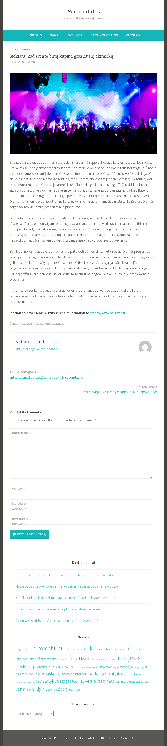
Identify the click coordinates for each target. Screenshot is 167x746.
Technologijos (104, 35)
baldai (88, 648)
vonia (20, 689)
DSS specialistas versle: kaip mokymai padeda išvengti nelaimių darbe (65, 575)
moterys (125, 667)
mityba (115, 667)
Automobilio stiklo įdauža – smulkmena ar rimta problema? (57, 620)
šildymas (41, 689)
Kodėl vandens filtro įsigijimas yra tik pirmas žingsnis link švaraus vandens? (67, 597)
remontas (128, 673)
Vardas (18, 489)
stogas (65, 681)
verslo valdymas (99, 681)
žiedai (63, 689)
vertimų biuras (125, 681)
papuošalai (36, 674)
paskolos (53, 673)
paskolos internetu (74, 674)
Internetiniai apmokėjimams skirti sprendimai (46, 375)
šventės (54, 689)
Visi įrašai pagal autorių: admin (36, 349)
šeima (29, 689)
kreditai (75, 666)
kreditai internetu (91, 667)
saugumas (30, 681)
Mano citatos (83, 12)
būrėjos (122, 649)
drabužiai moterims (43, 659)
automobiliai (47, 648)
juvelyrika (24, 666)
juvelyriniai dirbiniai (46, 667)
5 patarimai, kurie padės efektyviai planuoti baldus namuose (58, 609)
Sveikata (75, 35)
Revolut (141, 674)
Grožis (36, 35)
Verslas (133, 35)
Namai (55, 35)
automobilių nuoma (72, 649)
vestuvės (142, 681)
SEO (39, 681)
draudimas (63, 659)
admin (31, 62)
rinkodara (20, 681)
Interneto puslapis (20, 521)
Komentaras (21, 435)
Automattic (123, 738)
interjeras (128, 658)
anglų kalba (24, 649)
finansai (79, 658)
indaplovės (110, 659)
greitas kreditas (97, 659)
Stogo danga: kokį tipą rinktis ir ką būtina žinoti (119, 389)
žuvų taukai (74, 689)
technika (78, 681)
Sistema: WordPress (51, 738)
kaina (64, 667)
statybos (51, 681)
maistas (105, 667)
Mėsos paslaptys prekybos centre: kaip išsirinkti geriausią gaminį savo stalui (68, 586)
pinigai (113, 673)
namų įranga (138, 667)
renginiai (26, 324)
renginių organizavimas (49, 324)
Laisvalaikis (20, 49)
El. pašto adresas (19, 506)
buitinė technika (106, 649)
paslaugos (98, 673)
